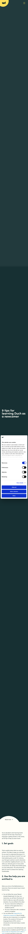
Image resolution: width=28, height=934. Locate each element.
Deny (14, 495)
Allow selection (14, 491)
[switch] (24, 467)
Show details (20, 482)
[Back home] (4, 3)
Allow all (14, 487)
